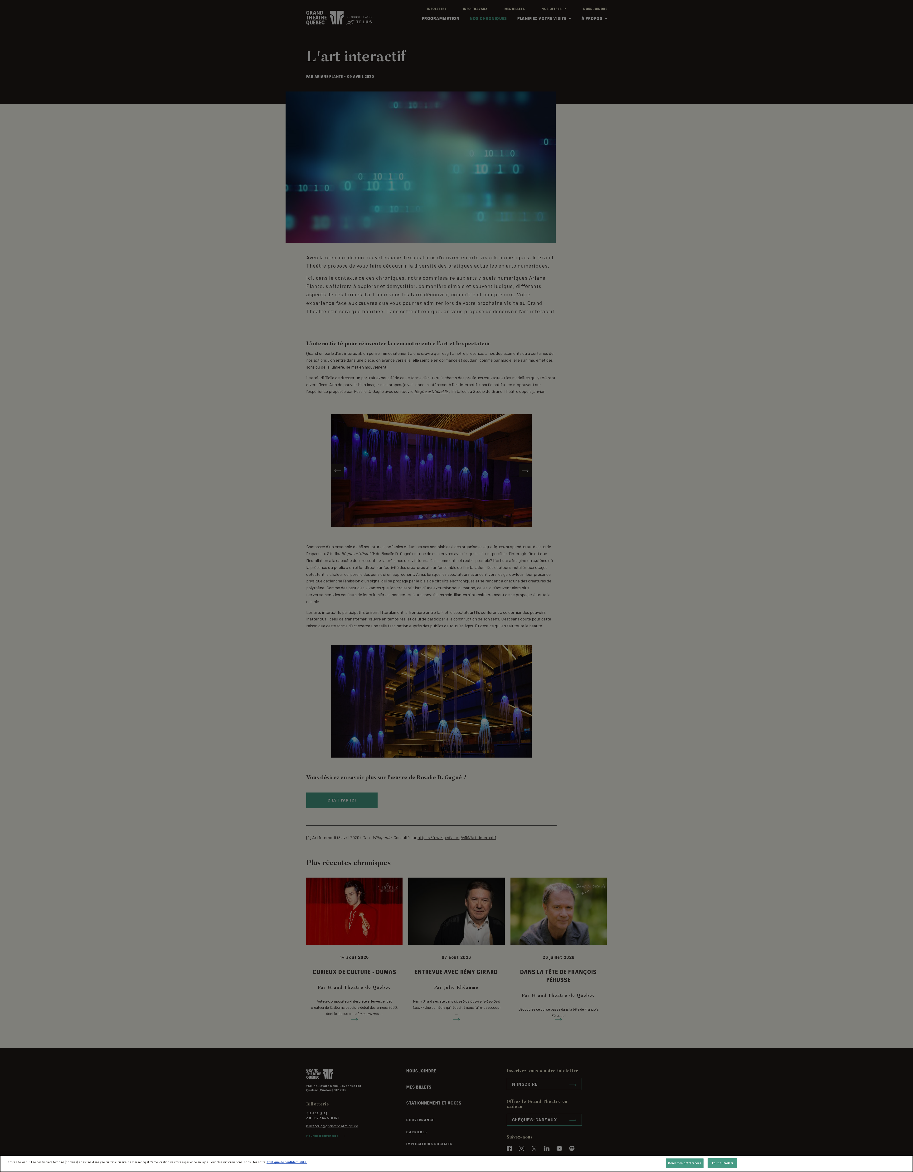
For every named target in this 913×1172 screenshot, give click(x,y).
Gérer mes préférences (684, 1163)
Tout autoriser (722, 1163)
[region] (456, 1163)
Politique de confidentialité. (287, 1162)
